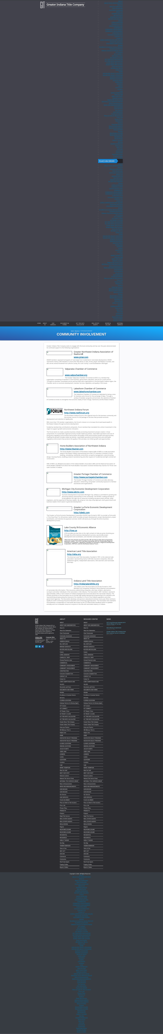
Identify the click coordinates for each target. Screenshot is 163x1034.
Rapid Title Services (117, 124)
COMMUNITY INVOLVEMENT (114, 29)
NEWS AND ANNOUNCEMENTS (113, 105)
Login (121, 91)
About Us (120, 4)
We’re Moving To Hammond (114, 628)
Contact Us (119, 38)
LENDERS (120, 84)
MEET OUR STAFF (117, 96)
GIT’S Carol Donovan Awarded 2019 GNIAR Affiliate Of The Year (116, 623)
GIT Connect (119, 52)
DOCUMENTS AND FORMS (114, 43)
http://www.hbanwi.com (71, 448)
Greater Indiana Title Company (114, 64)
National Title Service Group (115, 99)
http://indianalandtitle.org (86, 583)
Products (120, 122)
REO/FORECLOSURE (116, 133)
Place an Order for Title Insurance (113, 115)
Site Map (120, 142)
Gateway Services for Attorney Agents (112, 50)
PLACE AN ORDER (117, 114)
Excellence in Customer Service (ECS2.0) (111, 47)
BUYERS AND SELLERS (115, 19)
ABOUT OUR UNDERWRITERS (113, 3)
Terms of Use (119, 145)
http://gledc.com (82, 512)
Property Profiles (118, 156)
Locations (120, 89)
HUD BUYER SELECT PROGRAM (113, 73)
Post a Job (120, 117)
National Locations (117, 98)
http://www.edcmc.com (73, 491)
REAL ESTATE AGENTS (116, 126)
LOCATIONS (119, 87)
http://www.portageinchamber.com (90, 477)
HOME (121, 71)
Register (120, 131)
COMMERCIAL (118, 27)
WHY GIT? (120, 147)
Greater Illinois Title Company (114, 63)
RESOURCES (119, 138)
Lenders (120, 85)
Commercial (119, 151)
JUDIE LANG (119, 82)
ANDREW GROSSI (117, 13)
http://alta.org (74, 554)
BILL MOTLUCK (118, 15)
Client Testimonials (117, 8)
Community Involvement (116, 10)
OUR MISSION (118, 107)
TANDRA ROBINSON (116, 144)
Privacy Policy (119, 119)
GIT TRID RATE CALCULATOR (114, 59)
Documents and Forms (116, 41)
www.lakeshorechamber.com (87, 391)
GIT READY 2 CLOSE (116, 57)
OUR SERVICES (118, 112)
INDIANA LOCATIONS (116, 78)
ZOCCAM (120, 149)
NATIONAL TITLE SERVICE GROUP (112, 101)
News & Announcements (116, 103)
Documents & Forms (64, 323)
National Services (120, 323)
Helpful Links (119, 70)
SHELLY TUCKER (117, 140)
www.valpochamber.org (76, 375)
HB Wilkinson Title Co (117, 68)
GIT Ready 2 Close (117, 56)
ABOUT (120, 1)
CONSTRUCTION (117, 33)
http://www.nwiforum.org (76, 412)
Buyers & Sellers (118, 158)
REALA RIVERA (118, 129)
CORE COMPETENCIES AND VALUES (111, 40)
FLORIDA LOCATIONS (116, 48)
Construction (119, 152)
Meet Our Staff (119, 94)
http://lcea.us (70, 530)
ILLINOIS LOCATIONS (116, 77)
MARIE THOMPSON (117, 93)
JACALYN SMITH (118, 80)
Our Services (119, 110)
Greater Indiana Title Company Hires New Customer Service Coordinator (116, 632)
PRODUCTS (119, 121)
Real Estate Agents (117, 154)
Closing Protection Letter (116, 26)
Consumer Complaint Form (115, 34)
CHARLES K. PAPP (117, 24)
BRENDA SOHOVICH (116, 17)
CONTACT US (118, 36)
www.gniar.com (81, 357)
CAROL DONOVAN (117, 22)
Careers (120, 20)
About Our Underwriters (116, 6)
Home (39, 323)
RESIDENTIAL (118, 136)
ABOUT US (119, 11)
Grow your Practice (117, 66)
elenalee (120, 45)
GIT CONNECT (118, 54)
